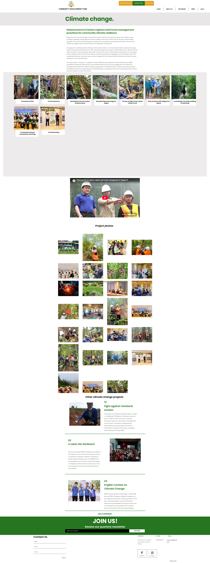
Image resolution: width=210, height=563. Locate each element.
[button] (84, 414)
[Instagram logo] (152, 552)
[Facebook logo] (142, 552)
